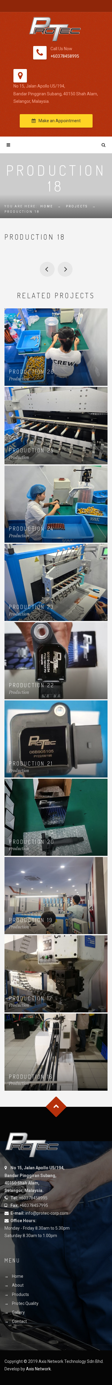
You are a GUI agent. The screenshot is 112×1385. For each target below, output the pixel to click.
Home (46, 206)
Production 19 (65, 269)
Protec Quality (25, 1303)
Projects (77, 206)
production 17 (47, 269)
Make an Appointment (60, 120)
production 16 (31, 1076)
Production (19, 379)
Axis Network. (39, 1368)
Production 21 (31, 763)
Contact (19, 1321)
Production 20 (32, 841)
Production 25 (31, 450)
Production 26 (32, 371)
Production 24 (31, 528)
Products (20, 1294)
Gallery (18, 1312)
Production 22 (32, 685)
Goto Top (56, 1106)
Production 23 (31, 607)
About (18, 1285)
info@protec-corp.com (46, 1213)
